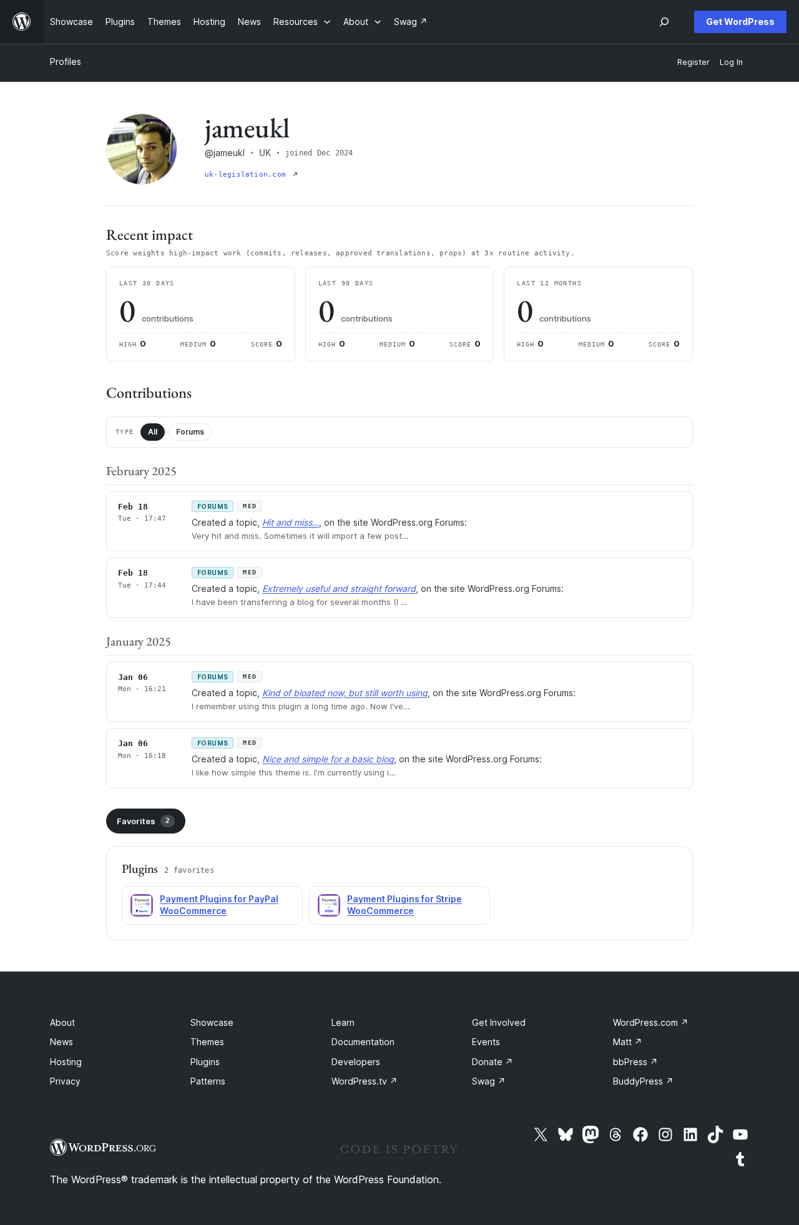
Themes (207, 1041)
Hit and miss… (290, 522)
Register (693, 62)
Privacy (65, 1081)
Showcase (211, 1022)
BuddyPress (643, 1081)
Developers (355, 1061)
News (61, 1041)
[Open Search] (664, 22)
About (62, 1022)
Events (486, 1041)
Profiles (65, 61)
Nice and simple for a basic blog (328, 759)
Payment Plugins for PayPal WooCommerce (219, 904)
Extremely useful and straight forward (339, 588)
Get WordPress (740, 21)
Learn (343, 1022)
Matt (627, 1041)
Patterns (207, 1081)
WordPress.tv (364, 1081)
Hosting (66, 1061)
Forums (190, 431)
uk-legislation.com (247, 174)
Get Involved (499, 1022)
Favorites (143, 821)
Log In (731, 62)
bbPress (635, 1061)
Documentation (363, 1041)
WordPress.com (651, 1022)
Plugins (205, 1061)
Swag (489, 1081)
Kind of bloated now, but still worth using (345, 692)
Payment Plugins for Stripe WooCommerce (404, 904)
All (152, 431)
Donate (492, 1061)
